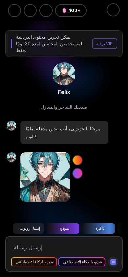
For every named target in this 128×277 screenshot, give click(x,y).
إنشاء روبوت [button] (30, 228)
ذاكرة (100, 228)
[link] (64, 73)
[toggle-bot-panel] (113, 9)
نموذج (64, 228)
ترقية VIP (104, 43)
